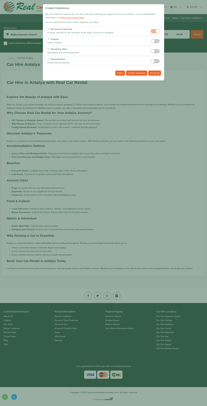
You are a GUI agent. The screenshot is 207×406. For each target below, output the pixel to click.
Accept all (154, 73)
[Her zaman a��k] (155, 30)
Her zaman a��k (155, 31)
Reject (120, 73)
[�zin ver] (155, 40)
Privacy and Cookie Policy (72, 17)
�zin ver (155, 41)
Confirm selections (136, 73)
